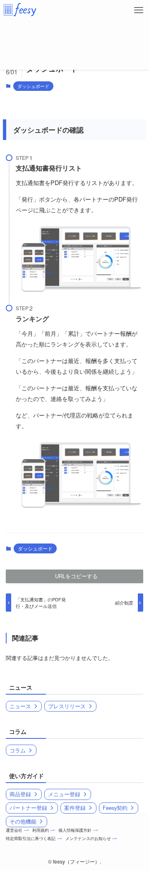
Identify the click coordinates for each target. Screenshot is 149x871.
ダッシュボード (33, 86)
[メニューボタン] (138, 10)
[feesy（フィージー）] (19, 10)
